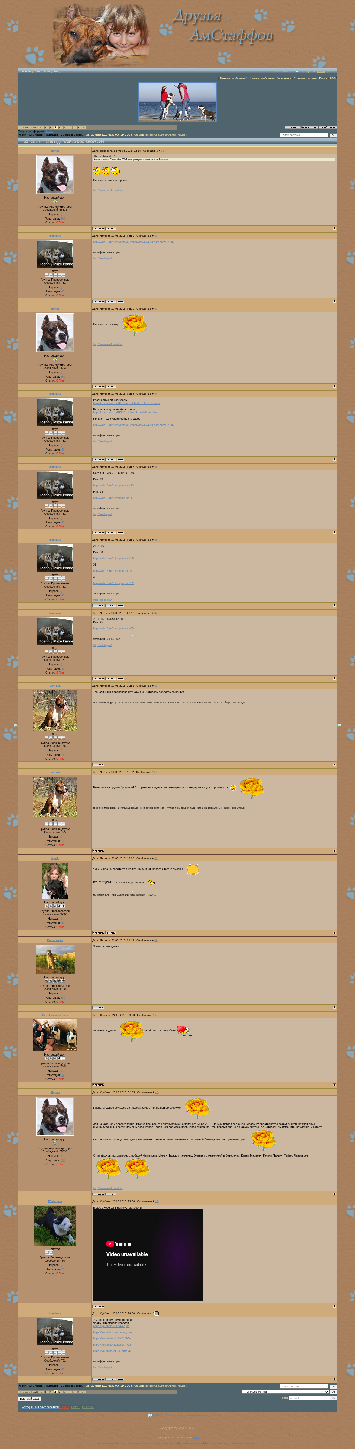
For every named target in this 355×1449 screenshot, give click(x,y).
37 (155, 612)
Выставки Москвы (72, 135)
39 (155, 772)
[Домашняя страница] (120, 301)
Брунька (55, 685)
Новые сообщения (262, 78)
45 (156, 1313)
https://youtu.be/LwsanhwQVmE (113, 1332)
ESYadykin (55, 1201)
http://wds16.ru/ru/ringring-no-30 (113, 558)
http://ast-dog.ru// (102, 258)
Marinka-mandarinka (55, 1014)
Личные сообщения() (234, 78)
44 (156, 1201)
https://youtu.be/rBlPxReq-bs (111, 1326)
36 (155, 539)
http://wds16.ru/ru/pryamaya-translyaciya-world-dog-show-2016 (133, 241)
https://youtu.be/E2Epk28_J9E (112, 1344)
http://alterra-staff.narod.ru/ (107, 190)
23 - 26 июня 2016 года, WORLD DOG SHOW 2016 (115, 135)
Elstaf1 (75, 1407)
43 (156, 1092)
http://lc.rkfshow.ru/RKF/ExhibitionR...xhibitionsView (125, 412)
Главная (26, 71)
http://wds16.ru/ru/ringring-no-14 (113, 497)
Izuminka (55, 235)
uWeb (196, 1437)
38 (155, 685)
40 (155, 858)
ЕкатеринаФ (55, 940)
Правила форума (305, 78)
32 (155, 235)
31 (162, 150)
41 (155, 940)
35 (155, 466)
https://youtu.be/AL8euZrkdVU (112, 1350)
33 (155, 308)
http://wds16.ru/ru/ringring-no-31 (113, 570)
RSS (331, 71)
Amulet (49, 131)
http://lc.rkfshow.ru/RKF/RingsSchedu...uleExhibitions (126, 403)
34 (155, 393)
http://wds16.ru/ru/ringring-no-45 (113, 628)
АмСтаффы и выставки (43, 135)
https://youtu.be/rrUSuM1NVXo (112, 1338)
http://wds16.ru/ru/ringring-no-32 (113, 583)
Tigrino (55, 150)
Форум (22, 135)
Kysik (55, 858)
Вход (56, 71)
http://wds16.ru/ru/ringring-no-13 (113, 485)
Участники (284, 78)
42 (156, 1014)
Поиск (323, 78)
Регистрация (42, 71)
